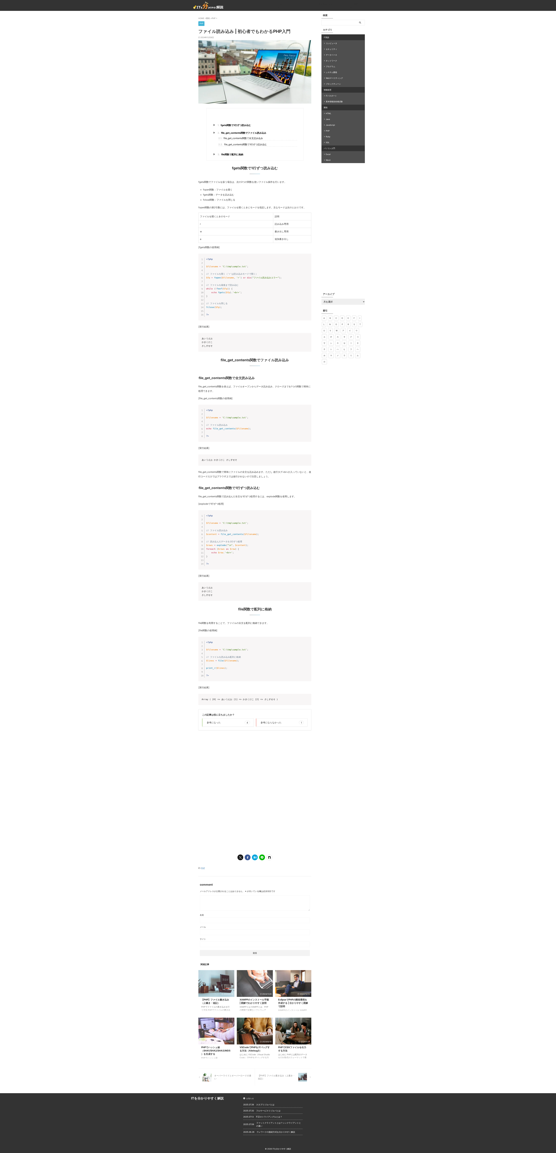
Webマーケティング (334, 78)
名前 (202, 915)
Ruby (328, 136)
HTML (328, 113)
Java (328, 119)
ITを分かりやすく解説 (207, 1098)
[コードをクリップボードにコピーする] (308, 257)
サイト (203, 939)
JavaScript (330, 125)
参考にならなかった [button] (281, 722)
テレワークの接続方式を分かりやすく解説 (276, 1132)
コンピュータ (331, 43)
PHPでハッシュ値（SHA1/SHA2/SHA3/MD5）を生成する (215, 1050)
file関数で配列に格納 (230, 154)
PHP (203, 868)
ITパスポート (331, 96)
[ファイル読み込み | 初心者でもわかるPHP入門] (255, 857)
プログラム (330, 66)
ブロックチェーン (333, 84)
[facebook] (247, 857)
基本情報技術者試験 (334, 101)
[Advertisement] (225, 756)
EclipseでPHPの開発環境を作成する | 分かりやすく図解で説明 (293, 1003)
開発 (326, 107)
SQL (327, 142)
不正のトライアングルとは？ (269, 1116)
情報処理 (327, 90)
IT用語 (326, 37)
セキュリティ (331, 49)
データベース (331, 55)
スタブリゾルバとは (265, 1104)
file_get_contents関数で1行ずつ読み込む (242, 144)
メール (203, 927)
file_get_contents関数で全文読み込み (240, 138)
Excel (328, 154)
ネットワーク (331, 61)
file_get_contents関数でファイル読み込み (242, 132)
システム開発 (331, 72)
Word (328, 160)
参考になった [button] (227, 722)
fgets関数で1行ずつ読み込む (234, 125)
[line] (262, 857)
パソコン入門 (329, 148)
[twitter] (240, 857)
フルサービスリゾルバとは (268, 1110)
